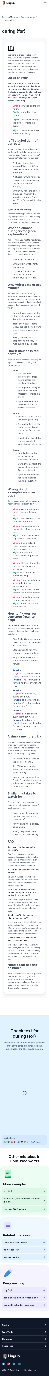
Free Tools (7, 1332)
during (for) (10, 20)
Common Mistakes (10, 17)
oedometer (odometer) (15, 1242)
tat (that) (8, 1191)
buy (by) (8, 1290)
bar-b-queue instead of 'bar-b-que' (21, 1297)
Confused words (28, 17)
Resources (7, 1346)
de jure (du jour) (11, 1249)
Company (7, 1339)
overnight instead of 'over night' (19, 1305)
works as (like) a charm (15, 1209)
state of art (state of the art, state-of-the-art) (22, 1200)
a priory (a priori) (12, 1257)
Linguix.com (30, 1370)
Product (6, 1325)
